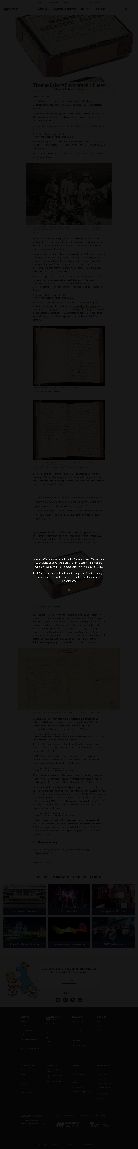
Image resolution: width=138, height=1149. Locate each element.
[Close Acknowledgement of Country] (69, 590)
